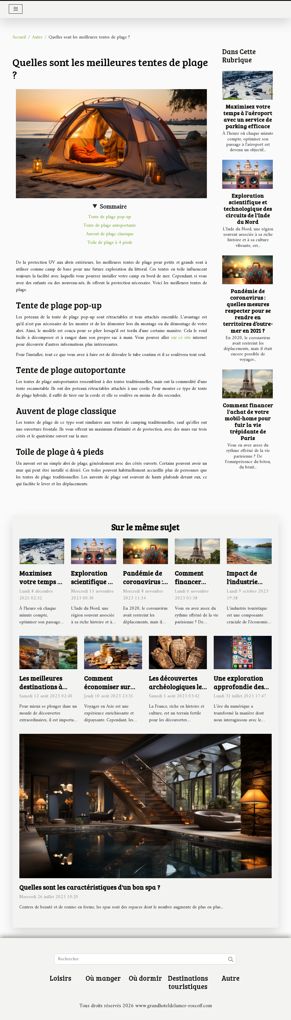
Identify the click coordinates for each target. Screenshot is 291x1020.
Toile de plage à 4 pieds (110, 243)
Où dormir (145, 978)
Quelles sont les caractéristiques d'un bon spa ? (89, 886)
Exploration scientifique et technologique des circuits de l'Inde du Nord (248, 208)
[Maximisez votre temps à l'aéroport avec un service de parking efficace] (247, 85)
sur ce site (181, 338)
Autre (37, 37)
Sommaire (113, 207)
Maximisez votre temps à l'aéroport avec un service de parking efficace (247, 116)
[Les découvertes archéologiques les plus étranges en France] (178, 652)
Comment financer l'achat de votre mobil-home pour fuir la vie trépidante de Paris (248, 421)
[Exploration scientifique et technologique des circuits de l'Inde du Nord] (247, 174)
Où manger (103, 978)
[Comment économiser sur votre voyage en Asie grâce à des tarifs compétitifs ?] (113, 652)
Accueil (19, 37)
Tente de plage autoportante (110, 226)
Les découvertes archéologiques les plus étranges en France (177, 690)
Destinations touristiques (188, 982)
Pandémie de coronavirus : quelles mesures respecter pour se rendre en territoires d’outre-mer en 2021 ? (248, 310)
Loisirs (60, 978)
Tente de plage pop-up (109, 217)
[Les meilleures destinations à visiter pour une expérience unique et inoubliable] (48, 652)
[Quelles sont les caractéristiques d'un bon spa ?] (145, 806)
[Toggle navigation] (16, 9)
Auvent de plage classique (110, 234)
